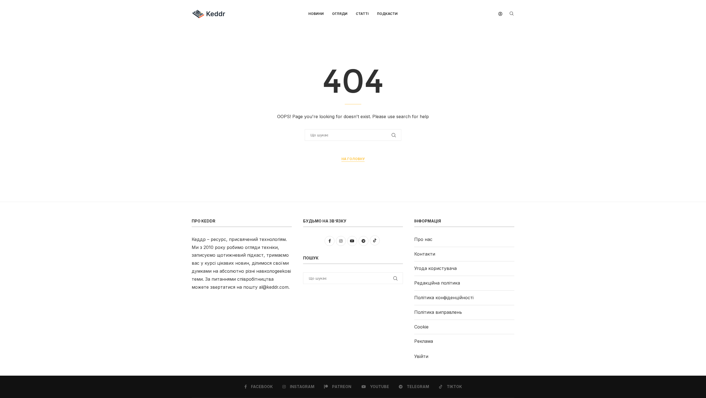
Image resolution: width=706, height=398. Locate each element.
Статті (362, 14)
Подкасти (387, 14)
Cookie (421, 327)
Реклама (423, 341)
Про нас (423, 239)
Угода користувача (435, 268)
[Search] (511, 14)
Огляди (339, 14)
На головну (353, 159)
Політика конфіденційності (444, 297)
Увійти (421, 356)
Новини (316, 14)
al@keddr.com (273, 287)
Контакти (424, 254)
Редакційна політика (437, 283)
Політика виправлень (438, 312)
